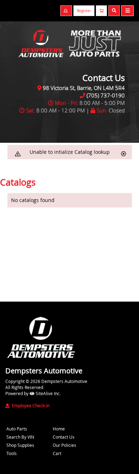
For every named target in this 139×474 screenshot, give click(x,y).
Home (59, 429)
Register (84, 11)
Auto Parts (16, 429)
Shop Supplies (20, 445)
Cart (57, 453)
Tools (11, 453)
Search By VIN (20, 437)
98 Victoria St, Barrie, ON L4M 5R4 (84, 87)
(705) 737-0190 (106, 95)
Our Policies (64, 445)
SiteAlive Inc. (48, 393)
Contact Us (63, 437)
